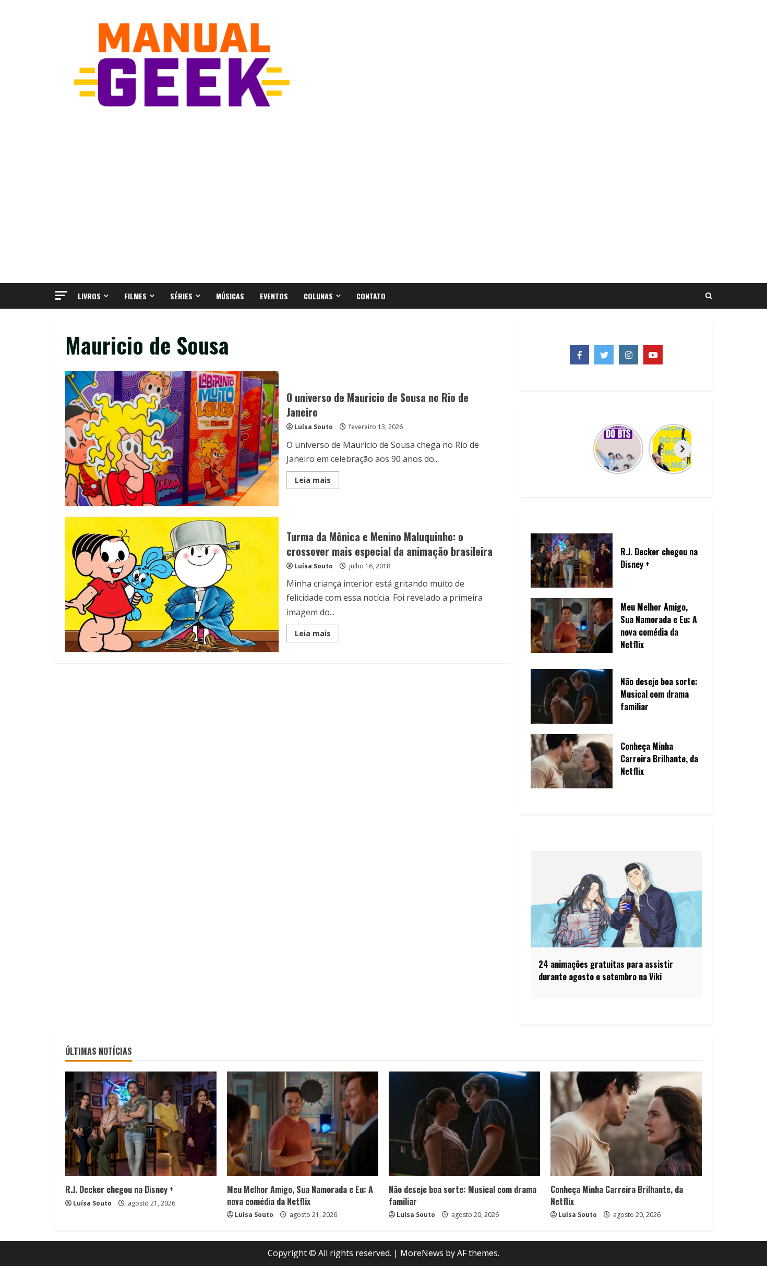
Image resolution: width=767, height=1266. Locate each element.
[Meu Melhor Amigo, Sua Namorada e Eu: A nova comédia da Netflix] (302, 1124)
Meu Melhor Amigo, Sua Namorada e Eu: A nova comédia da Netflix (300, 1195)
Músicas (230, 295)
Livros (89, 295)
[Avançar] (682, 449)
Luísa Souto (313, 426)
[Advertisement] (383, 194)
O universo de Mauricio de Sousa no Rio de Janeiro (172, 438)
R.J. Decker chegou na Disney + (119, 1189)
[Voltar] (550, 449)
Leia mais (317, 481)
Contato (371, 295)
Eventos (274, 295)
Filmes (135, 295)
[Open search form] (708, 296)
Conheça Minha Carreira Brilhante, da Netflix (616, 1195)
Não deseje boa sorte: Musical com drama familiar (462, 1195)
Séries (181, 295)
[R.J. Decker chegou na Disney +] (141, 1124)
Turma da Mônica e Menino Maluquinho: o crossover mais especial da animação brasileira (172, 584)
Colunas (318, 295)
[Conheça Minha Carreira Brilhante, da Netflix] (626, 1124)
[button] (61, 295)
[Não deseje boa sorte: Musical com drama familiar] (464, 1124)
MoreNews (422, 1253)
